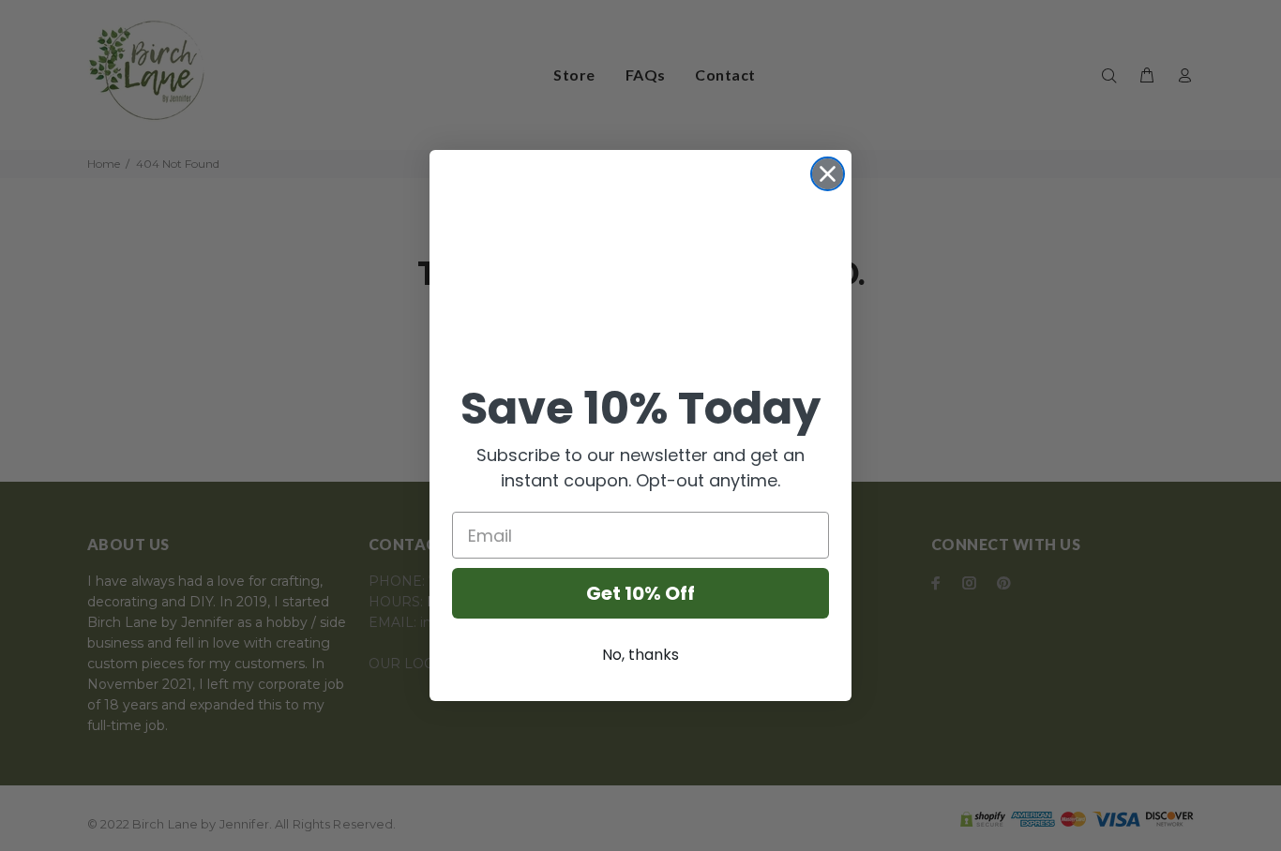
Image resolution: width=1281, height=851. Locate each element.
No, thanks (640, 654)
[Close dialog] (827, 173)
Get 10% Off (640, 593)
